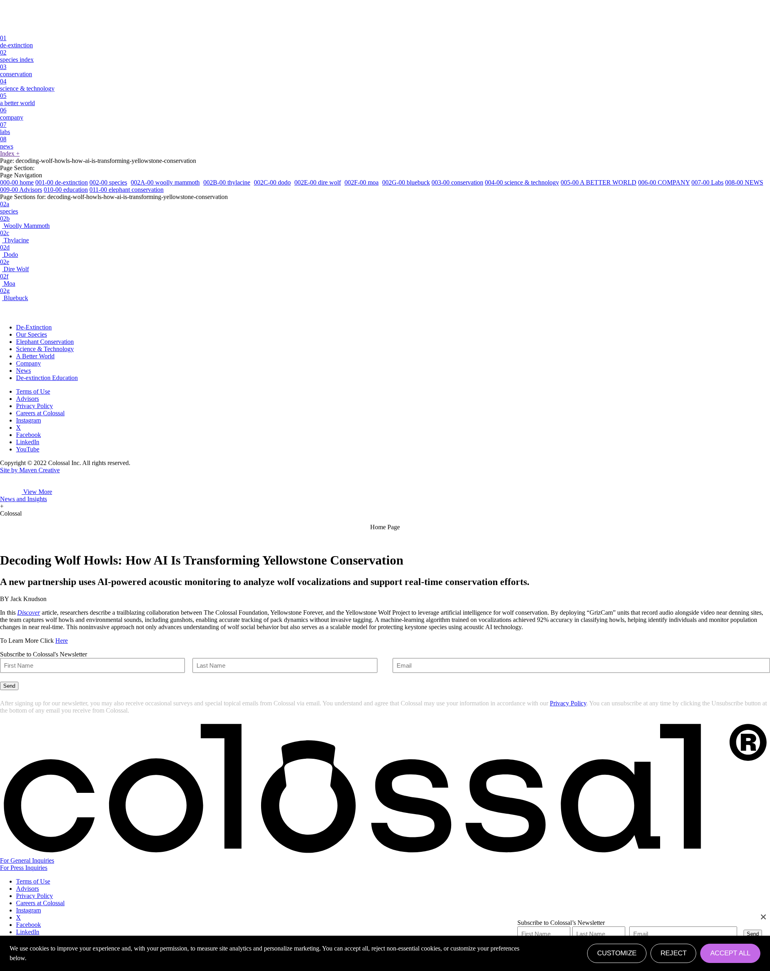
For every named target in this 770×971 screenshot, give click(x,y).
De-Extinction (34, 327)
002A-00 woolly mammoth (165, 182)
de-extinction (16, 42)
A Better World (35, 356)
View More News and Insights (26, 495)
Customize (616, 953)
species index (17, 56)
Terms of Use (33, 391)
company (11, 114)
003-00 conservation (457, 182)
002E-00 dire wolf (317, 182)
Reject (674, 953)
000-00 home (17, 182)
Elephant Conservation (45, 341)
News (23, 370)
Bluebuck (14, 294)
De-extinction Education (47, 377)
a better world (17, 99)
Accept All (730, 953)
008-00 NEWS (744, 182)
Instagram (28, 420)
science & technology (27, 85)
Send (9, 686)
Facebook (28, 434)
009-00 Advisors (21, 189)
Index (10, 153)
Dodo (9, 251)
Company (28, 363)
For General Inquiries (27, 860)
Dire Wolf (14, 265)
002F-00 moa (361, 182)
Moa (7, 280)
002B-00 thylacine (226, 182)
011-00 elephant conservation (126, 189)
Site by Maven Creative (30, 470)
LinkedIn (27, 442)
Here (61, 640)
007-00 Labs (707, 182)
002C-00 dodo (272, 182)
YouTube (27, 449)
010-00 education (66, 189)
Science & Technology (45, 348)
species (9, 208)
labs (5, 128)
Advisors (27, 398)
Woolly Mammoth (25, 222)
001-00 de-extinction (61, 182)
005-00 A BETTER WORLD (598, 182)
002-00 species (108, 182)
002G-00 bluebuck (406, 182)
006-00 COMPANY (664, 182)
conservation (16, 70)
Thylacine (14, 237)
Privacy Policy (34, 405)
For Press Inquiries (23, 867)
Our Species (31, 334)
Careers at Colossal (40, 413)
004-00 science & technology (522, 182)
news (6, 143)
